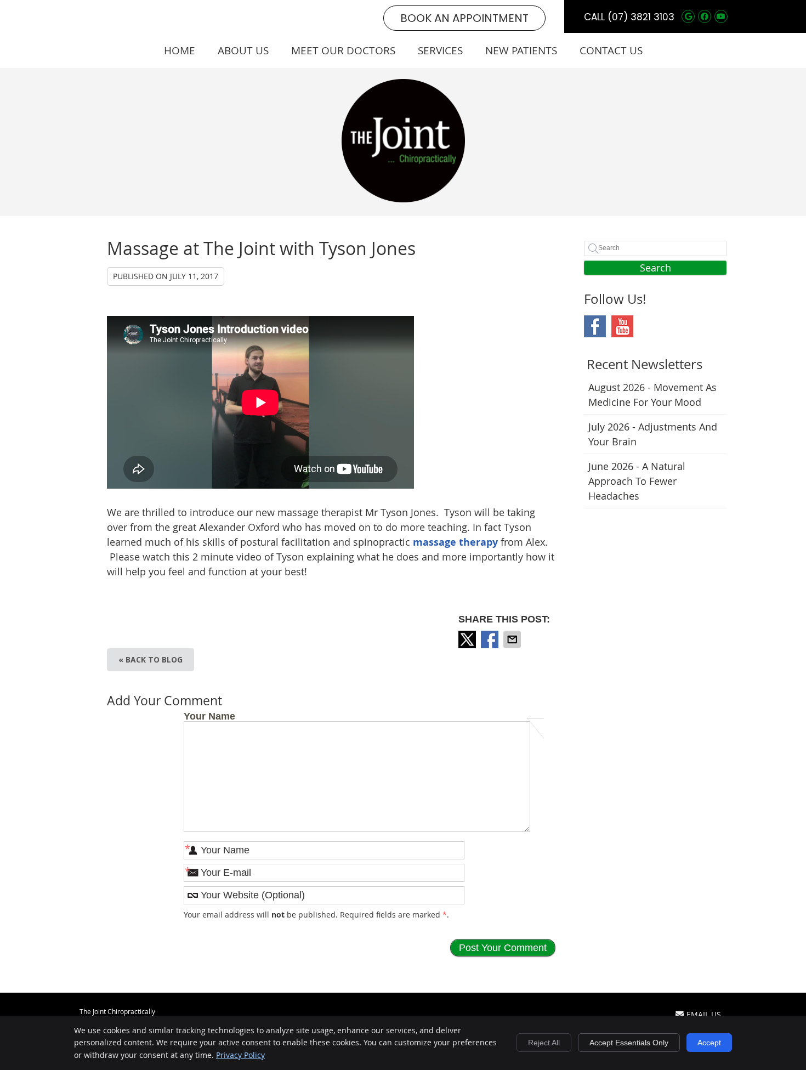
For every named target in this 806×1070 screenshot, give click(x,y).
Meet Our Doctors (343, 50)
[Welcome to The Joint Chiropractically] (403, 198)
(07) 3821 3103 (641, 17)
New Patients (521, 50)
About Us (243, 50)
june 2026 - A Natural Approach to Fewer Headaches (636, 481)
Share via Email (513, 639)
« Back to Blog (150, 659)
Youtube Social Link (622, 326)
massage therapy (455, 542)
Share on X (468, 639)
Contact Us (611, 50)
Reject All (544, 1042)
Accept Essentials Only (628, 1042)
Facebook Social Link (595, 326)
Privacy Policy (240, 1055)
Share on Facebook (491, 639)
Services (440, 50)
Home (179, 50)
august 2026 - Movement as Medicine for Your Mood (652, 395)
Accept (709, 1042)
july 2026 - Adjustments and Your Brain (652, 434)
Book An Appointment (464, 18)
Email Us (703, 1014)
